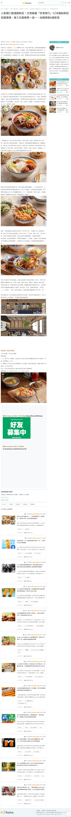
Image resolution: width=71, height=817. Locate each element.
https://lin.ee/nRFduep (34, 416)
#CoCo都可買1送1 (28, 676)
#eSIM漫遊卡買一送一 (22, 703)
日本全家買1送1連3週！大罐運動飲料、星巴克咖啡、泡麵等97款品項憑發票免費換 (30, 716)
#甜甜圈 (26, 650)
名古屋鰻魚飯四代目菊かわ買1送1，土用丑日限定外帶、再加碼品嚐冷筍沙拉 (30, 614)
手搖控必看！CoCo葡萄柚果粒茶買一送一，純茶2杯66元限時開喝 (31, 542)
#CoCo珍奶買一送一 (39, 676)
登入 (66, 2)
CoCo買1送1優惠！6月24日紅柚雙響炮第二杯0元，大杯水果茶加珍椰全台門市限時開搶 (30, 740)
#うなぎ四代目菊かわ (29, 625)
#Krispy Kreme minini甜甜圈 (37, 650)
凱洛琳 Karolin (60, 47)
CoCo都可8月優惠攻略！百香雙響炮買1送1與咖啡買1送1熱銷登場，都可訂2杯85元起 (31, 590)
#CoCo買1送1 (36, 751)
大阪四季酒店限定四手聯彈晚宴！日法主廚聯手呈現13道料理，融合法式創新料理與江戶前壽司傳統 (62, 96)
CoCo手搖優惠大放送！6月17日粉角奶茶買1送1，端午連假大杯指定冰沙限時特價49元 (31, 764)
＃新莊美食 (25, 504)
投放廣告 (38, 810)
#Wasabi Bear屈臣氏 (39, 800)
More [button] (19, 652)
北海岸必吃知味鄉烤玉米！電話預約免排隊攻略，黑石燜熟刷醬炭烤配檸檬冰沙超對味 (62, 102)
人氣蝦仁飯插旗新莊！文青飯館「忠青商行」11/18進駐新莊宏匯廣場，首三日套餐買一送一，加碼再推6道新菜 (34, 9)
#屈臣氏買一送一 (28, 800)
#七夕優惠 (27, 577)
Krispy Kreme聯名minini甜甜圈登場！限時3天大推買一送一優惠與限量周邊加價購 (31, 638)
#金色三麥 (27, 529)
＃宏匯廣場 (32, 504)
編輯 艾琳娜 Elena (28, 581)
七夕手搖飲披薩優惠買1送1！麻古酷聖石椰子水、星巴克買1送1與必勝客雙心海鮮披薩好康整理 (30, 566)
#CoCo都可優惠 (28, 553)
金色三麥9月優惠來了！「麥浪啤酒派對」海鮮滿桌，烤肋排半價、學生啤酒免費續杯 (30, 517)
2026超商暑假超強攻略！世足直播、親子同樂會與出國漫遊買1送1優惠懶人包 (31, 689)
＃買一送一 (4, 504)
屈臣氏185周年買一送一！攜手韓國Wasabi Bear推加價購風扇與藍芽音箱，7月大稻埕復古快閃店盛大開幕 (31, 789)
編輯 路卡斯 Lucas (28, 532)
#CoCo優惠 (36, 776)
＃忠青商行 (18, 504)
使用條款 (44, 810)
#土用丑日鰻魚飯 (39, 625)
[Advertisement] (35, 30)
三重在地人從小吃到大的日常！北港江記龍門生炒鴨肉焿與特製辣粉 (62, 89)
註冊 (69, 2)
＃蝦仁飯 (11, 504)
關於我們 (54, 810)
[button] (1, 2)
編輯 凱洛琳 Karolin (28, 629)
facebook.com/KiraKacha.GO (15, 449)
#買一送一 (20, 529)
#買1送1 (26, 601)
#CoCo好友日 (37, 553)
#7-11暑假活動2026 (29, 700)
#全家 (26, 727)
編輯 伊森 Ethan (27, 779)
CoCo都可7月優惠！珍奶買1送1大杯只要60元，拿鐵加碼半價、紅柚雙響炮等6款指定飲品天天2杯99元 (31, 665)
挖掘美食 (6, 9)
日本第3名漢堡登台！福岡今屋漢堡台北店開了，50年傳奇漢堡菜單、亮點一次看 (62, 83)
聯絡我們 (49, 810)
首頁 (2, 9)
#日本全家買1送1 (34, 727)
